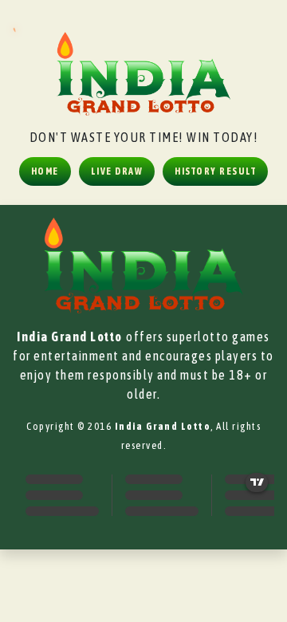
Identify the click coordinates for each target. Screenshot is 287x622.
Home (45, 171)
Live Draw (117, 171)
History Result (215, 171)
